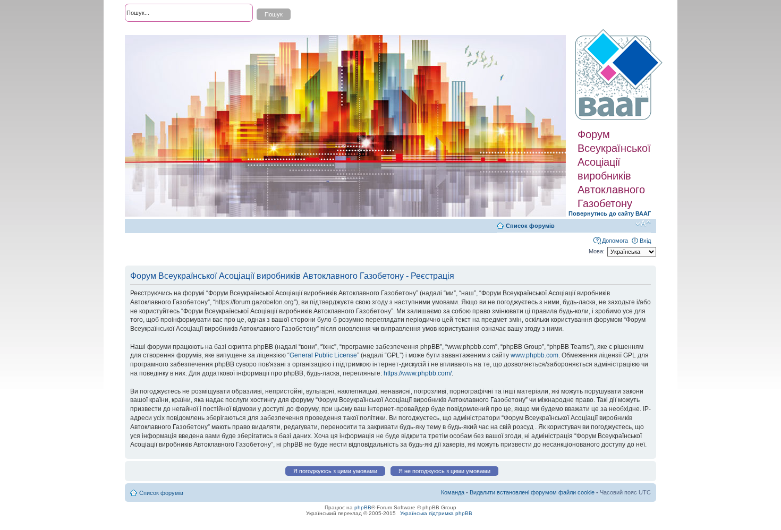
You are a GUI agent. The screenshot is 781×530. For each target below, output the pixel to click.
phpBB (362, 507)
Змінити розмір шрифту (643, 223)
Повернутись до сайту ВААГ (609, 213)
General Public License (323, 355)
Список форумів (530, 226)
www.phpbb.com (534, 355)
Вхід (645, 240)
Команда (452, 492)
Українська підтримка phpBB (436, 513)
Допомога (615, 240)
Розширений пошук (151, 32)
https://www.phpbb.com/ (418, 373)
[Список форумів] (620, 75)
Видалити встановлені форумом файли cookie (532, 492)
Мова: (597, 251)
